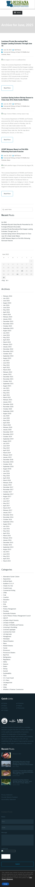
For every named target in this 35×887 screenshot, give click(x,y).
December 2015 (8, 542)
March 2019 (7, 452)
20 (22, 271)
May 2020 (6, 420)
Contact (5, 710)
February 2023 (7, 344)
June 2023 (6, 335)
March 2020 (7, 425)
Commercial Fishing (9, 52)
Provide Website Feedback (9, 797)
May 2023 (6, 337)
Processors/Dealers (9, 652)
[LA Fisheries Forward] (17, 4)
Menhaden (6, 639)
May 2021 (6, 393)
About (20, 705)
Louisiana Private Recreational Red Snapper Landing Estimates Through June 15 (16, 44)
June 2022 (6, 363)
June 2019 (6, 446)
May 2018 (6, 475)
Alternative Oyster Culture (11, 576)
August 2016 (7, 524)
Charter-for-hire (8, 586)
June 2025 (6, 300)
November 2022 (8, 351)
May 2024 (6, 310)
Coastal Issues (7, 588)
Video (5, 687)
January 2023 (7, 347)
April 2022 (6, 367)
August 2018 (7, 469)
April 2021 (6, 395)
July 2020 (6, 416)
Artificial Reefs (7, 581)
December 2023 (8, 321)
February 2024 (7, 317)
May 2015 (6, 556)
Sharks (5, 666)
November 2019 (8, 434)
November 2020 (8, 406)
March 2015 (7, 561)
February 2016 (7, 538)
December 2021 (8, 376)
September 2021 (8, 383)
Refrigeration (7, 657)
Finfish (5, 606)
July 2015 (6, 551)
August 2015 (7, 549)
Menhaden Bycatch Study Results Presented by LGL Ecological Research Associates (23, 763)
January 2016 (7, 540)
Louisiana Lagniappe (9, 629)
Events (5, 708)
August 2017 (7, 496)
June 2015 (6, 554)
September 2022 (8, 356)
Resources (21, 708)
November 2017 (8, 489)
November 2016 (8, 517)
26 (17, 274)
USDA (5, 685)
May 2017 (6, 503)
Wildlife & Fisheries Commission (13, 689)
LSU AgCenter (7, 634)
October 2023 (7, 326)
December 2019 (8, 432)
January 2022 (7, 374)
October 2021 (7, 381)
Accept (5, 884)
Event (5, 602)
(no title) (4, 222)
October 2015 (7, 545)
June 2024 (6, 307)
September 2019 (8, 439)
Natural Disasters (8, 641)
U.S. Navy (6, 680)
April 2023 (6, 340)
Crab (4, 595)
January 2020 (7, 429)
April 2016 (6, 533)
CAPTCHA (4, 849)
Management (7, 636)
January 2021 (7, 402)
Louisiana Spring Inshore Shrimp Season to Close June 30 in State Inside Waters (22, 781)
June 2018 (6, 473)
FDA (4, 604)
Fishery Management (9, 609)
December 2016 (8, 515)
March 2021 (7, 397)
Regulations (6, 659)
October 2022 (7, 353)
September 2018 (8, 466)
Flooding (6, 611)
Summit (5, 671)
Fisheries (21, 703)
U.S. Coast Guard (8, 678)
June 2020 (6, 418)
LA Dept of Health (8, 622)
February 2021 (7, 399)
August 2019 (7, 441)
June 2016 (6, 528)
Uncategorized (7, 682)
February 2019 (7, 455)
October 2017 (7, 492)
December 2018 (8, 459)
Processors (6, 650)
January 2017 (7, 512)
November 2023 (8, 323)
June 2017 (6, 501)
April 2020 (6, 423)
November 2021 (8, 379)
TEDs (5, 675)
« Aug (3, 280)
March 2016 (7, 535)
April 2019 (6, 450)
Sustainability (7, 673)
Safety (5, 662)
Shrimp (13, 108)
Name (3, 817)
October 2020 (7, 409)
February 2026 (7, 296)
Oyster (5, 648)
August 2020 (7, 413)
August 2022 (7, 358)
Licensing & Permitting (10, 627)
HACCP (5, 618)
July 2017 (6, 499)
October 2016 (7, 519)
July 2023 (6, 333)
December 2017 (8, 487)
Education (6, 599)
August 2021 (7, 386)
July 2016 (6, 526)
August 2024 (7, 303)
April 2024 (6, 312)
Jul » (7, 280)
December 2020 (8, 404)
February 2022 (7, 372)
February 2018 (7, 482)
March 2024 (7, 314)
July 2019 (6, 443)
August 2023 (7, 330)
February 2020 (7, 427)
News (8, 54)
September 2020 (8, 411)
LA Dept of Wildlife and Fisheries (13, 625)
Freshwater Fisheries (9, 613)
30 (4, 277)
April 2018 (6, 478)
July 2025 (6, 298)
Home (5, 703)
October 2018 (7, 464)
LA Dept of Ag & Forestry (11, 620)
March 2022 (7, 370)
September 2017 (8, 494)
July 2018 (6, 471)
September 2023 (8, 328)
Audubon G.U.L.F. (8, 583)
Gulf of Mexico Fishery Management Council (17, 616)
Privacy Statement (6, 795)
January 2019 (7, 457)
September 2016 (8, 522)
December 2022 (8, 349)
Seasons (5, 664)
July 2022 (6, 360)
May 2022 (6, 365)
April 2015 (6, 558)
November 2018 (8, 462)
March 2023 (7, 342)
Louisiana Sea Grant (9, 632)
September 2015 (8, 547)
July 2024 (6, 305)
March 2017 (7, 508)
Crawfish (6, 597)
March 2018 (7, 480)
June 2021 (6, 390)
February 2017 (7, 510)
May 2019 (6, 448)
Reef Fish (6, 655)
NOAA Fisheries (8, 645)
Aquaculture (6, 579)
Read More (7, 88)
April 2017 (6, 505)
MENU (19, 12)
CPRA (5, 592)
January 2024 (7, 319)
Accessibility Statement (8, 799)
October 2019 (7, 436)
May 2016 (6, 531)
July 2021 (6, 388)
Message (4, 832)
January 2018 (7, 485)
